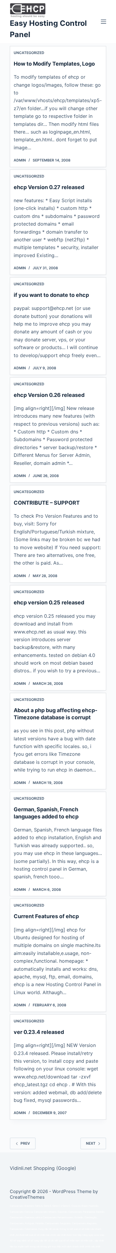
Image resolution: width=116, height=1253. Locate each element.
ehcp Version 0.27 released (49, 187)
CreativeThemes (27, 1197)
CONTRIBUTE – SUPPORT (47, 503)
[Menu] (103, 21)
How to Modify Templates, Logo (54, 64)
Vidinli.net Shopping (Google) (43, 1168)
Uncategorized (29, 52)
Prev (25, 1143)
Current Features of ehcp (46, 916)
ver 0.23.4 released (39, 1032)
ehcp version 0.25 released (49, 602)
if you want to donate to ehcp (51, 295)
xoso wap (99, 1235)
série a (38, 1217)
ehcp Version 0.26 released (49, 395)
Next (90, 1143)
